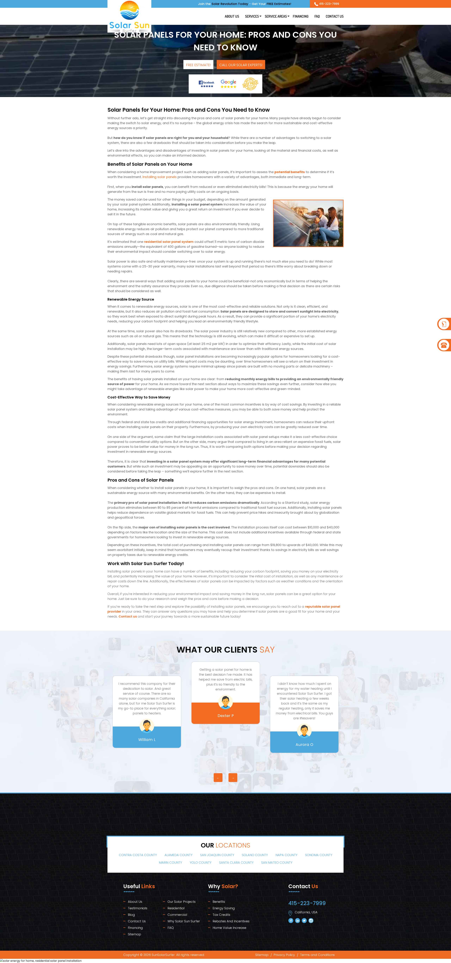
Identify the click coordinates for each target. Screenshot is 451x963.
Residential (176, 908)
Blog (131, 914)
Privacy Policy (284, 955)
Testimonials (137, 908)
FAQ (317, 16)
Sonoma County (318, 855)
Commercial (177, 914)
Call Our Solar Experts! (240, 65)
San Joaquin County (217, 855)
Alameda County (178, 855)
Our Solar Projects (182, 901)
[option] (146, 712)
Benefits (219, 901)
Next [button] (232, 777)
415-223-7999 (329, 4)
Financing (300, 16)
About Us (232, 16)
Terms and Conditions (317, 955)
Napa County (286, 855)
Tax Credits (221, 914)
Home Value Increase (229, 927)
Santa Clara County (236, 862)
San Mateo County (276, 862)
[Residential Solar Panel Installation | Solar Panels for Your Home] (444, 324)
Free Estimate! (198, 65)
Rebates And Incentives (231, 921)
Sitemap (134, 934)
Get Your (271, 4)
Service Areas (276, 16)
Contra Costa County (138, 855)
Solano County (255, 855)
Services (252, 16)
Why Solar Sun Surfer (184, 921)
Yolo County (200, 862)
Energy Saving (224, 908)
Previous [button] (218, 777)
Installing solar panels (160, 177)
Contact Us (335, 16)
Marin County (170, 862)
